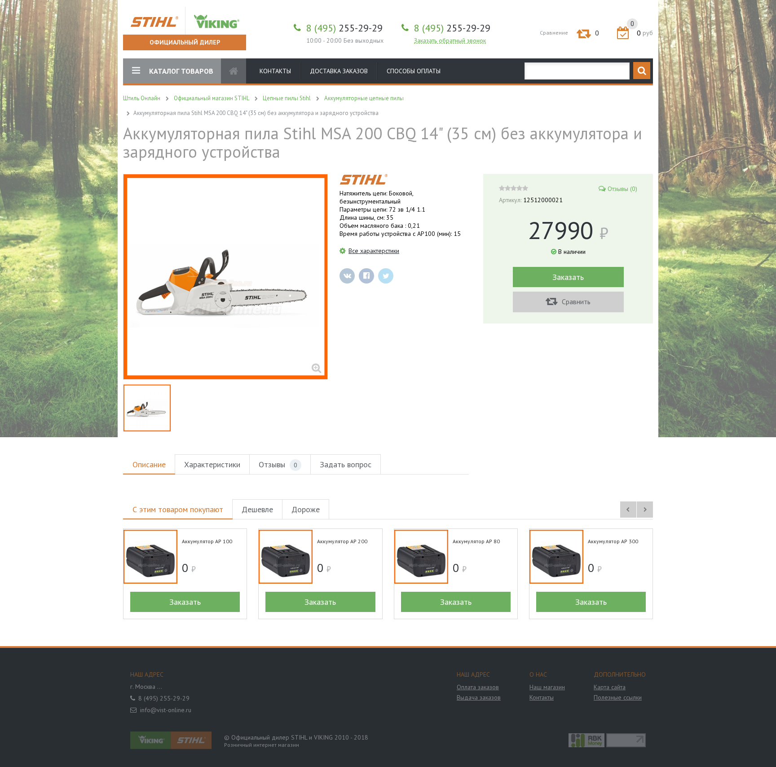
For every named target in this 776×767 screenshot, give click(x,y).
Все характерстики (373, 251)
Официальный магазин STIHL (211, 98)
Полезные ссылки (618, 697)
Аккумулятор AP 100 (207, 541)
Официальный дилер (185, 42)
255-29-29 (344, 27)
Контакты (275, 71)
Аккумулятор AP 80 (476, 541)
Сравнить (575, 301)
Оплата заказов (478, 687)
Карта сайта (610, 687)
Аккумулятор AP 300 (613, 541)
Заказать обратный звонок (450, 40)
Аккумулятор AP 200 (342, 541)
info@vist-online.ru (165, 710)
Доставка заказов (339, 71)
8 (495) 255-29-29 (164, 698)
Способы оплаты (414, 71)
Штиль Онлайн (141, 98)
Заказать (568, 277)
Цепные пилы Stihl (287, 98)
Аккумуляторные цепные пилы (364, 98)
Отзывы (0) (622, 189)
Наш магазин (547, 687)
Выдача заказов (479, 697)
